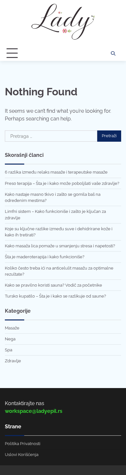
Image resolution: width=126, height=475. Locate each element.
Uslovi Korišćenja (21, 454)
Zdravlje (13, 360)
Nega (10, 339)
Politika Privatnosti (22, 443)
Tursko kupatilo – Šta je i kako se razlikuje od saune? (55, 296)
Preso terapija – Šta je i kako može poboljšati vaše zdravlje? (62, 183)
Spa (8, 349)
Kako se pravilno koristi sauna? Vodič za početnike (53, 285)
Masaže (12, 328)
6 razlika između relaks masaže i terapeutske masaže (56, 172)
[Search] (113, 53)
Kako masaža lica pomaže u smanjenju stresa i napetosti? (60, 245)
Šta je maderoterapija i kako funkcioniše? (44, 256)
